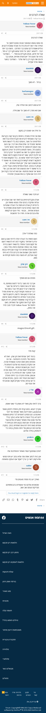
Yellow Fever (38, 18)
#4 (2, 126)
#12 (2, 347)
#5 (2, 190)
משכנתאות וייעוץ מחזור (12, 630)
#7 (2, 274)
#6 (2, 229)
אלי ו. (31, 390)
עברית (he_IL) (32, 701)
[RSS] (3, 692)
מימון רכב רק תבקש (11, 552)
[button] (42, 3)
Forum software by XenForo (22, 709)
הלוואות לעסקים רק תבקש (13, 562)
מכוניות (5, 601)
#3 (2, 101)
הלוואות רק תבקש (10, 543)
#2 (2, 78)
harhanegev (27, 91)
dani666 (29, 68)
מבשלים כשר (8, 669)
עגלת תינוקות (8, 572)
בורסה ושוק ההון (9, 581)
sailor (29, 465)
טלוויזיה (6, 649)
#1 (2, 33)
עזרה (13, 692)
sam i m (29, 116)
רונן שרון (24, 264)
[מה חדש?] (7, 3)
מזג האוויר (7, 591)
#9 (2, 399)
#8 (2, 324)
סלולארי (6, 659)
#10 (2, 447)
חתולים (5, 678)
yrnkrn (30, 437)
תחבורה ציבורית (9, 639)
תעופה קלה (7, 610)
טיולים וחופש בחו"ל (10, 620)
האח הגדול (7, 533)
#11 (2, 475)
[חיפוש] (3, 3)
